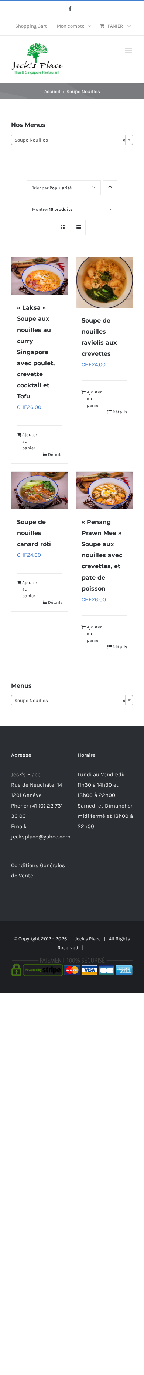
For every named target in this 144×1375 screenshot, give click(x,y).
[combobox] (72, 140)
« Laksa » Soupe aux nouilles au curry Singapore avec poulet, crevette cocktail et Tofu (36, 352)
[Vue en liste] (78, 227)
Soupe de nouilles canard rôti (34, 533)
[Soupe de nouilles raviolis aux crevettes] (104, 282)
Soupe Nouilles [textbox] (69, 140)
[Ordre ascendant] (110, 187)
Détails (55, 454)
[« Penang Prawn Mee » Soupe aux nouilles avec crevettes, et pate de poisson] (104, 490)
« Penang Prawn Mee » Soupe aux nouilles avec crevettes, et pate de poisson (102, 555)
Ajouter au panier (29, 441)
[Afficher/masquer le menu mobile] (129, 50)
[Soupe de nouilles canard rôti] (39, 490)
